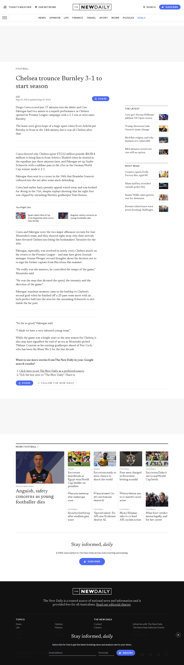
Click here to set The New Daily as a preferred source (51, 371)
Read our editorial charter (113, 604)
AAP (18, 96)
